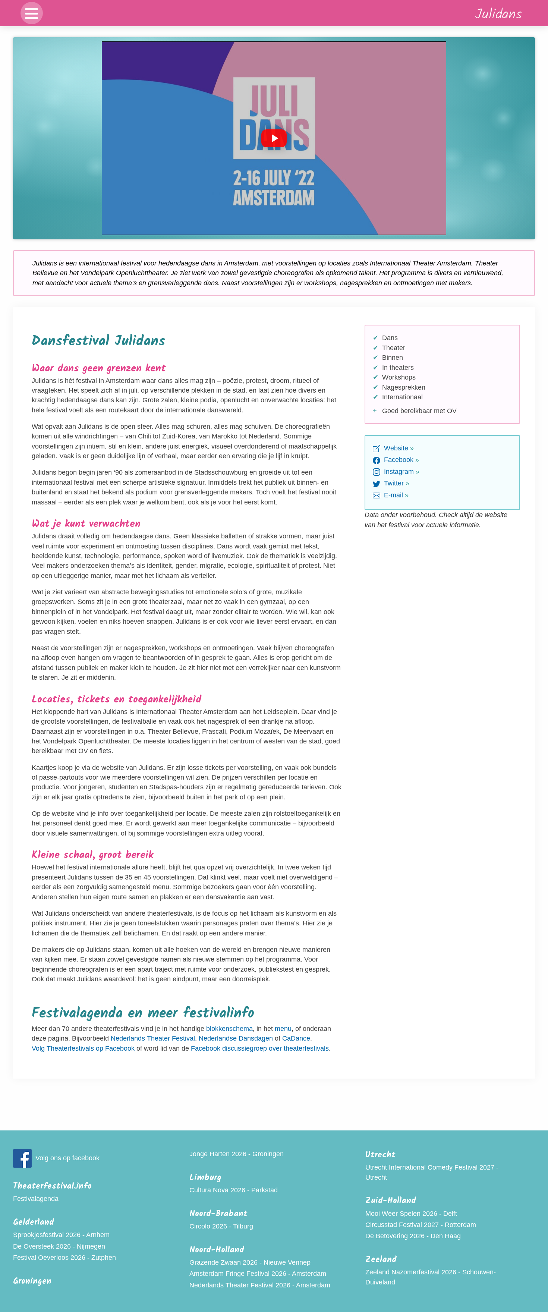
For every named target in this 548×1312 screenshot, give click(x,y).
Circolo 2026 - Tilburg (221, 1226)
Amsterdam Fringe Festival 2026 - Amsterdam (257, 1273)
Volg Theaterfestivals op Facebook (83, 1048)
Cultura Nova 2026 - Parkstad (233, 1190)
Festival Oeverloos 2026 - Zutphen (64, 1257)
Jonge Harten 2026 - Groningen (236, 1154)
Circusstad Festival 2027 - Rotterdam (420, 1224)
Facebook (397, 459)
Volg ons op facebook (67, 1158)
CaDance (296, 1038)
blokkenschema (229, 1028)
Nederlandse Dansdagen (236, 1038)
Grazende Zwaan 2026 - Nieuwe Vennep (250, 1262)
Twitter (393, 483)
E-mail (392, 495)
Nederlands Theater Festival (153, 1038)
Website (395, 448)
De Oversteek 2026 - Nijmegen (59, 1246)
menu (283, 1028)
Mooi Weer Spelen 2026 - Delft (411, 1213)
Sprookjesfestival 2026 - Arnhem (61, 1235)
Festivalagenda (36, 1198)
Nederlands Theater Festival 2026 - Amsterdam (259, 1285)
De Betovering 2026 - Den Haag (413, 1236)
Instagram (398, 471)
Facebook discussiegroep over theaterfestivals (260, 1048)
